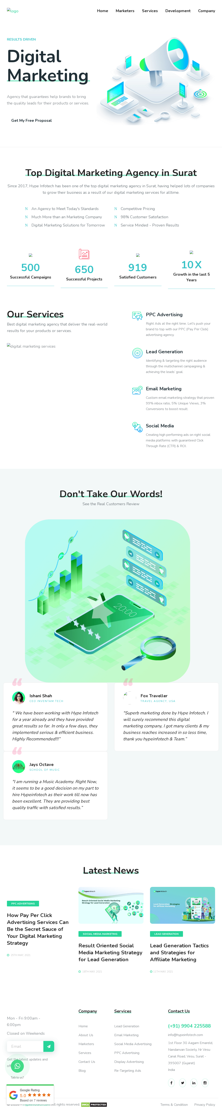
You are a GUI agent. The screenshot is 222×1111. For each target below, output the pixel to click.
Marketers (125, 10)
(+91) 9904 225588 (189, 1026)
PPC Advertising (23, 903)
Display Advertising (129, 1061)
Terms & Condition (174, 1104)
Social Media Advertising (133, 1044)
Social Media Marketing (100, 934)
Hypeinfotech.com (36, 1104)
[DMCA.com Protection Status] (94, 1104)
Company (206, 10)
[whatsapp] (17, 1066)
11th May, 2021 (163, 971)
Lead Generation (166, 934)
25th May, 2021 (20, 955)
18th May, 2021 (92, 971)
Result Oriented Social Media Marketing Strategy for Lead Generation (110, 952)
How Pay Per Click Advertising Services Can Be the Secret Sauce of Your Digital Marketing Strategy (38, 929)
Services (150, 10)
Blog (82, 1070)
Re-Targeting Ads (127, 1070)
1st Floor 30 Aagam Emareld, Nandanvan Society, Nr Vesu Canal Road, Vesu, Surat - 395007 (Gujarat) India (190, 1056)
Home (102, 10)
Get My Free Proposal (31, 120)
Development (178, 10)
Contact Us (86, 1061)
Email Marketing (126, 1035)
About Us (85, 1035)
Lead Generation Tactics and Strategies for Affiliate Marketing (179, 952)
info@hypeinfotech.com (185, 1035)
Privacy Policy (204, 1104)
